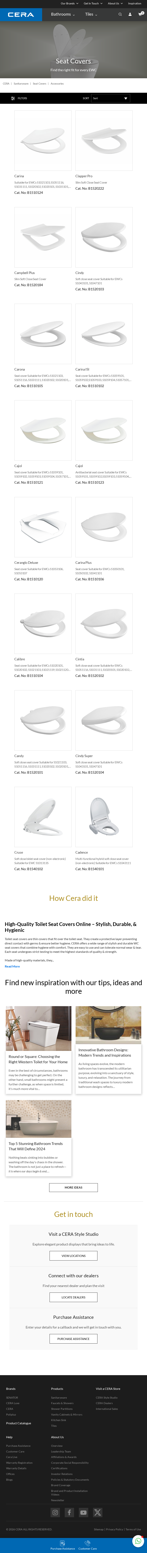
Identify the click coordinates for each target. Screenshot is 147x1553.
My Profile (129, 14)
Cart (139, 14)
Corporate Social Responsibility (70, 1462)
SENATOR (12, 1397)
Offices (10, 1474)
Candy (19, 756)
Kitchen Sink (58, 1420)
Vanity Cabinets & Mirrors (66, 1414)
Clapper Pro (83, 176)
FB (69, 1512)
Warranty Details (16, 1468)
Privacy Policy (114, 1529)
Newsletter (57, 1500)
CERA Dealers (104, 1403)
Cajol (18, 466)
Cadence (81, 852)
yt (83, 1512)
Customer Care (15, 1451)
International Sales (107, 1408)
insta (55, 1512)
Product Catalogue (18, 1423)
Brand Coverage (60, 1485)
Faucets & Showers (62, 1403)
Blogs (9, 1479)
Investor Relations (62, 1474)
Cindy (79, 273)
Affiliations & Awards (64, 1457)
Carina (19, 176)
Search (120, 14)
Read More (12, 966)
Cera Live (11, 1457)
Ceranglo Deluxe (26, 562)
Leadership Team (61, 1451)
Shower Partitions (62, 1408)
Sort (86, 98)
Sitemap (99, 1529)
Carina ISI (82, 369)
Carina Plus (83, 562)
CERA (6, 83)
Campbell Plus (24, 273)
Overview (57, 1445)
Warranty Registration (19, 1462)
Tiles (54, 1425)
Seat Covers (39, 83)
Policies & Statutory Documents (70, 1479)
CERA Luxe (12, 1403)
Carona (19, 369)
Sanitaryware (21, 83)
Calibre (19, 659)
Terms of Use (133, 1529)
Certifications (59, 1468)
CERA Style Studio (107, 1397)
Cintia (79, 659)
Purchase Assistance (18, 1445)
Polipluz (11, 1414)
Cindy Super (84, 756)
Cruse (18, 852)
